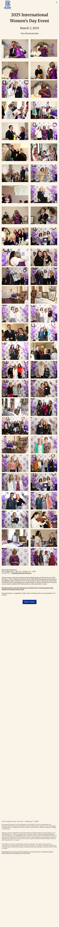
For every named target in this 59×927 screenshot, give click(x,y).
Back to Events (29, 602)
